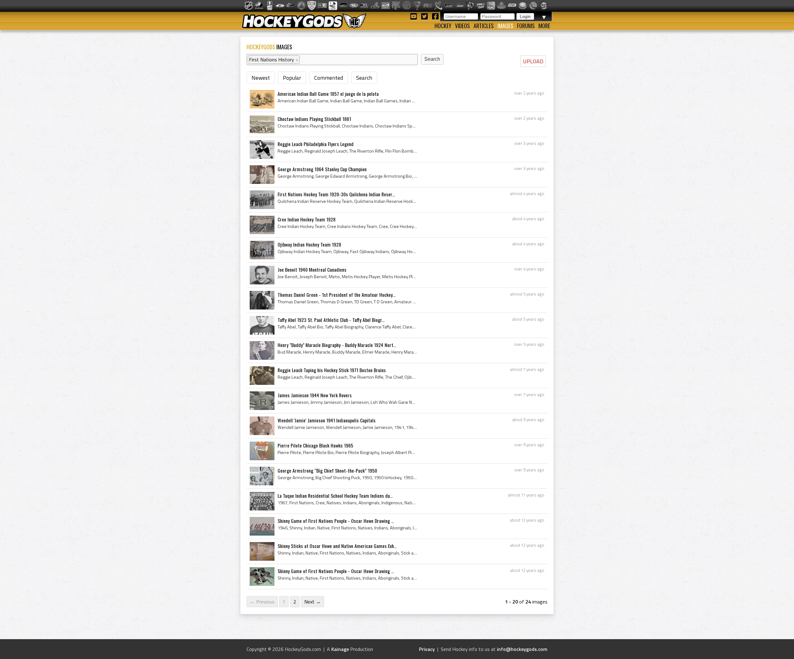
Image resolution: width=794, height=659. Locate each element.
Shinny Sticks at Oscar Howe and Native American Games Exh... (337, 546)
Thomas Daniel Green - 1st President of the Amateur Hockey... (336, 294)
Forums (526, 26)
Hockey (443, 26)
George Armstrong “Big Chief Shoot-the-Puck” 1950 (327, 470)
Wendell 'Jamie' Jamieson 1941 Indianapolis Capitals (327, 420)
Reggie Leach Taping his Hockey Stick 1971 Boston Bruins (332, 370)
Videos (462, 26)
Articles (484, 26)
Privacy (427, 649)
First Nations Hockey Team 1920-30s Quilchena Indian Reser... (336, 194)
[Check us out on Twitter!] (425, 16)
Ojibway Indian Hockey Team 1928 (309, 244)
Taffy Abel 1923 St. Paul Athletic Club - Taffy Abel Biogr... (331, 319)
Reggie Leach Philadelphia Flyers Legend (316, 144)
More (544, 26)
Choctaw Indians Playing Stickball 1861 (314, 118)
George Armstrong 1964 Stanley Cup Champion (322, 169)
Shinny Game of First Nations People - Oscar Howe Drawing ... (336, 520)
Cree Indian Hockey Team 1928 (307, 219)
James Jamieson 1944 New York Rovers (315, 395)
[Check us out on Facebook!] (435, 16)
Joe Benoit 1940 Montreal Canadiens (312, 269)
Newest (261, 77)
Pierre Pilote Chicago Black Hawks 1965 (315, 445)
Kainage (340, 649)
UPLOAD (533, 61)
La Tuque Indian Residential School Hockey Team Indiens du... (335, 495)
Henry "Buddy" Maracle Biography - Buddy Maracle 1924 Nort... (337, 345)
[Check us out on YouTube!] (414, 16)
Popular (292, 77)
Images (505, 26)
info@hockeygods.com (522, 649)
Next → (312, 601)
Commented (328, 77)
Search (364, 77)
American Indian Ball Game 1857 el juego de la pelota (328, 93)
